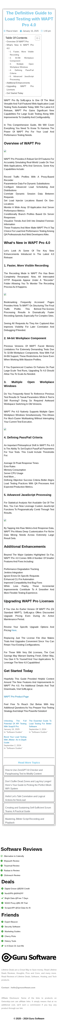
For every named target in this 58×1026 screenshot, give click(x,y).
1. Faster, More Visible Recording (22, 53)
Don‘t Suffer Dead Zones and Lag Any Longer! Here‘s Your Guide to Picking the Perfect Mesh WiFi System (28, 785)
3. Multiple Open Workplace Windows (22, 65)
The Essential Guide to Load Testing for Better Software (40, 724)
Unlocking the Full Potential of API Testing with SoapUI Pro (15, 724)
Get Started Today (15, 93)
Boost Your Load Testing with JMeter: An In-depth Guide (15, 740)
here (14, 630)
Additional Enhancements (18, 83)
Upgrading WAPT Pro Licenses (20, 88)
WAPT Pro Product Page (16, 696)
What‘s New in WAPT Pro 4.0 (20, 46)
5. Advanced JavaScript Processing (22, 78)
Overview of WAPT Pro (18, 41)
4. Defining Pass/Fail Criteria (22, 71)
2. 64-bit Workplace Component (22, 59)
